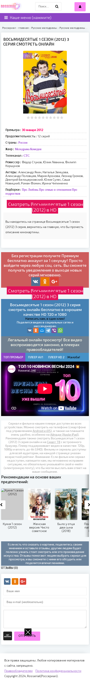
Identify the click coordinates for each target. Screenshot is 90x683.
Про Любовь (30, 189)
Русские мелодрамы (44, 27)
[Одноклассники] (35, 330)
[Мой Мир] (42, 330)
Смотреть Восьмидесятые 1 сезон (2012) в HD (45, 206)
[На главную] (11, 6)
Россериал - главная (15, 27)
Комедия (35, 149)
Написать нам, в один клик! (45, 318)
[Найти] (57, 6)
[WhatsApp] (60, 330)
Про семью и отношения (55, 189)
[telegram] (48, 330)
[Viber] (54, 330)
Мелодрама (22, 149)
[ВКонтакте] (29, 330)
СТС (26, 155)
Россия (22, 142)
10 (62, 117)
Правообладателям (18, 671)
